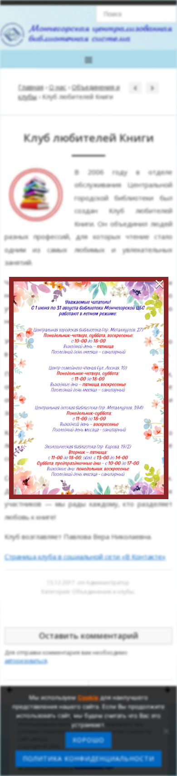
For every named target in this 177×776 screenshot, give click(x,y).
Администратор (107, 582)
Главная (31, 87)
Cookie (88, 697)
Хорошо (88, 740)
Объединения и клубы (103, 592)
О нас (57, 87)
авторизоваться (26, 661)
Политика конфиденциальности (88, 758)
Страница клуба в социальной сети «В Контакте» (85, 556)
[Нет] (165, 731)
